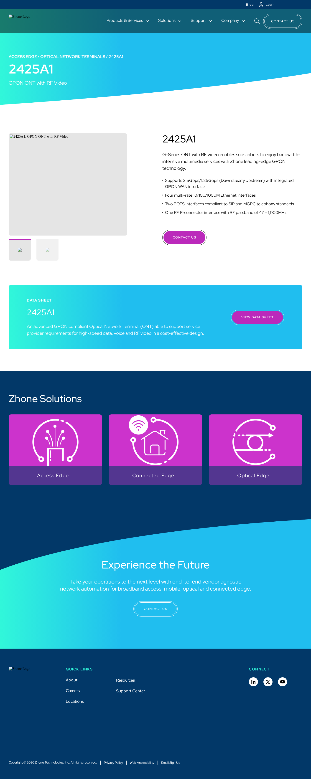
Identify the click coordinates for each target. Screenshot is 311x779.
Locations (75, 701)
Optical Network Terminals (72, 56)
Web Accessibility (142, 763)
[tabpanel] (68, 184)
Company (230, 20)
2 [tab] (47, 250)
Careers (73, 690)
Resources (125, 680)
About (71, 680)
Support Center (130, 690)
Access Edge (23, 56)
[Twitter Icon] (268, 681)
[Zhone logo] (25, 21)
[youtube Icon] (282, 681)
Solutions (167, 20)
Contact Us (282, 21)
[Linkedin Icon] (253, 681)
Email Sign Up (170, 763)
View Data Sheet (257, 317)
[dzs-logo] (25, 672)
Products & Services (125, 20)
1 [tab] (20, 250)
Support (199, 20)
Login (270, 5)
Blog (250, 5)
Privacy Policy (113, 763)
